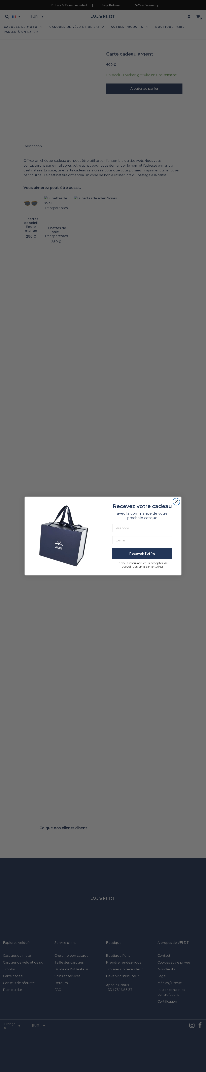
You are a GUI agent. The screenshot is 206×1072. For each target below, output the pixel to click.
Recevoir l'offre (142, 554)
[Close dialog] (176, 501)
